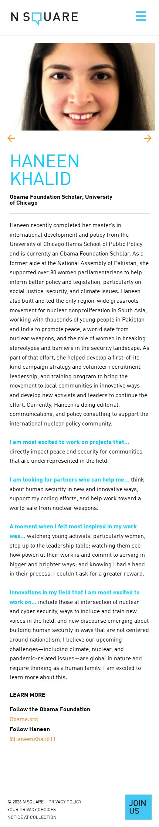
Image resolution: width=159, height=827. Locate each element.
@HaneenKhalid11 (33, 740)
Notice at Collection (32, 818)
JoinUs (137, 808)
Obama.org (24, 720)
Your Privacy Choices (31, 810)
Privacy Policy (64, 802)
